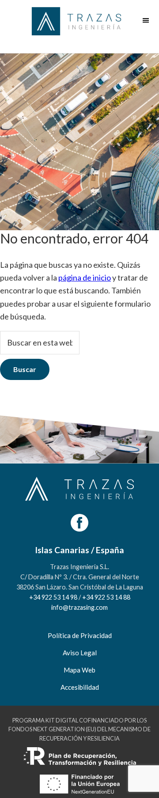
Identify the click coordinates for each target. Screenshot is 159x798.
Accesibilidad (80, 687)
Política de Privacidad (80, 635)
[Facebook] (79, 523)
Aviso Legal (80, 653)
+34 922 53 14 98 (53, 597)
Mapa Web (79, 670)
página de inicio (84, 277)
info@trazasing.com (79, 607)
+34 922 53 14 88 (106, 597)
